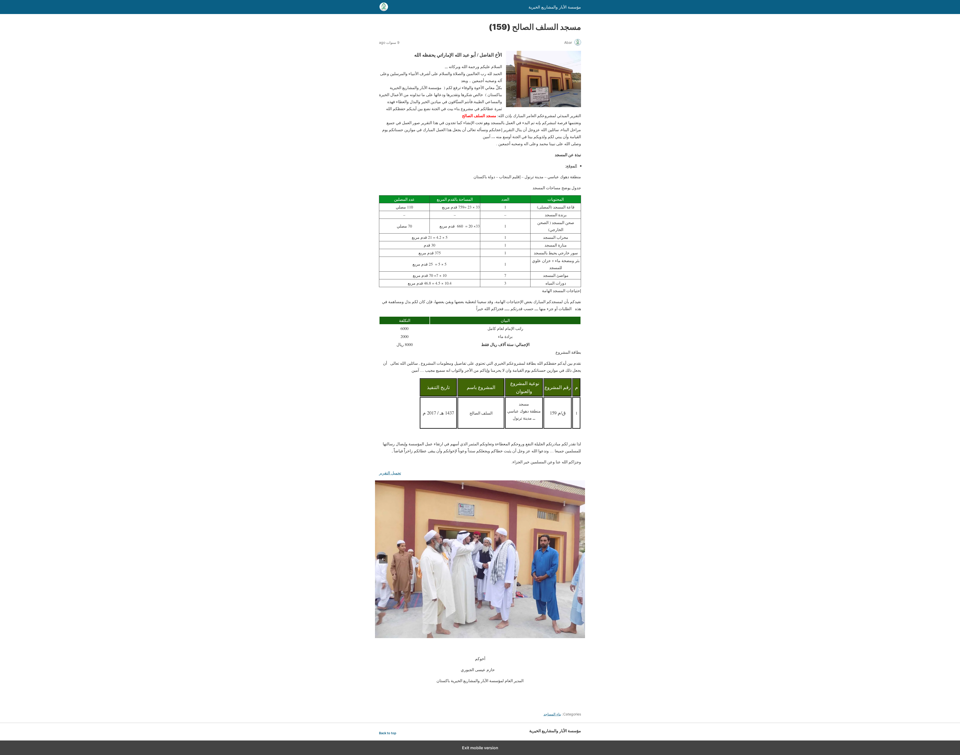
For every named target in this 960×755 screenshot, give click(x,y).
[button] (383, 559)
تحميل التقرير (390, 472)
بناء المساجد (552, 714)
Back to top (387, 733)
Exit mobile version (480, 747)
